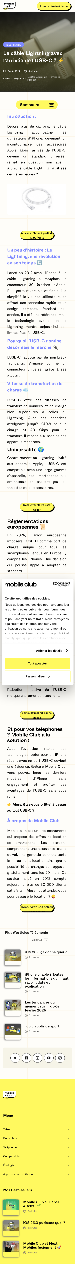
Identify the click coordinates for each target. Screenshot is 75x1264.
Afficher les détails (49, 650)
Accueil (6, 79)
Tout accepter (37, 663)
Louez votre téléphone (54, 6)
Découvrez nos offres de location (37, 908)
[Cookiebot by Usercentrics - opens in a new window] (53, 584)
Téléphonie (13, 45)
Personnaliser (35, 676)
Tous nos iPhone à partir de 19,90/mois (36, 235)
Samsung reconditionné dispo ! (37, 715)
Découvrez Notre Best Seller (36, 507)
